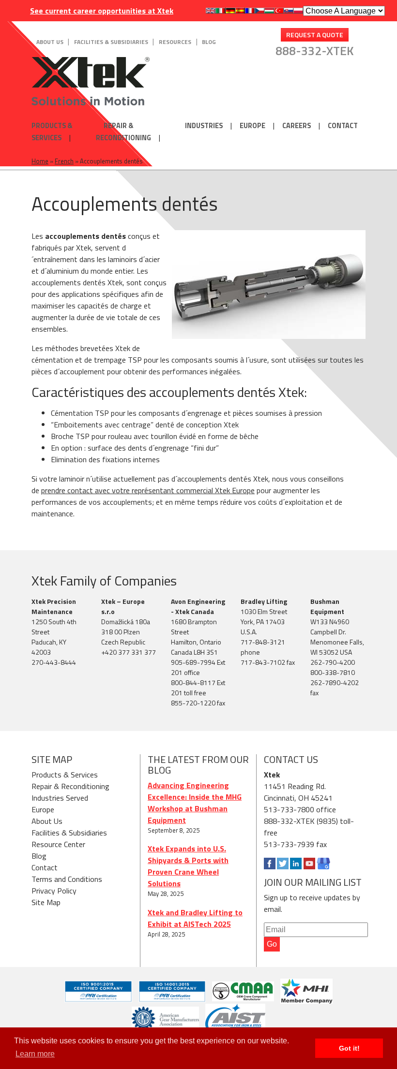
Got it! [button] (349, 1048)
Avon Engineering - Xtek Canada (198, 606)
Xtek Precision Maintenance (53, 606)
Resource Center (58, 844)
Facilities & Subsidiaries (111, 41)
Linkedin (296, 863)
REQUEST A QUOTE (314, 34)
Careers (296, 125)
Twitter (283, 863)
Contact (343, 125)
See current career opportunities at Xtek (101, 10)
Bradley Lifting (264, 601)
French (64, 161)
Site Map (46, 902)
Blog (209, 41)
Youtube (309, 863)
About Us (49, 41)
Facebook (269, 863)
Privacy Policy (53, 890)
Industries (204, 125)
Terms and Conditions (66, 879)
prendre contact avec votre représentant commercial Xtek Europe (148, 490)
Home (39, 161)
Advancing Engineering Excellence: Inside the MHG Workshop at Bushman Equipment (195, 802)
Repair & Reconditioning (123, 131)
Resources (175, 41)
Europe (252, 125)
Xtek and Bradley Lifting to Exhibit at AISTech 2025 (195, 918)
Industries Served (59, 798)
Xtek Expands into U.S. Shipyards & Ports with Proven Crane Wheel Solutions (188, 866)
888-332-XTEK (314, 51)
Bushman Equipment (327, 606)
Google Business (323, 863)
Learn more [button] (35, 1054)
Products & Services (52, 131)
